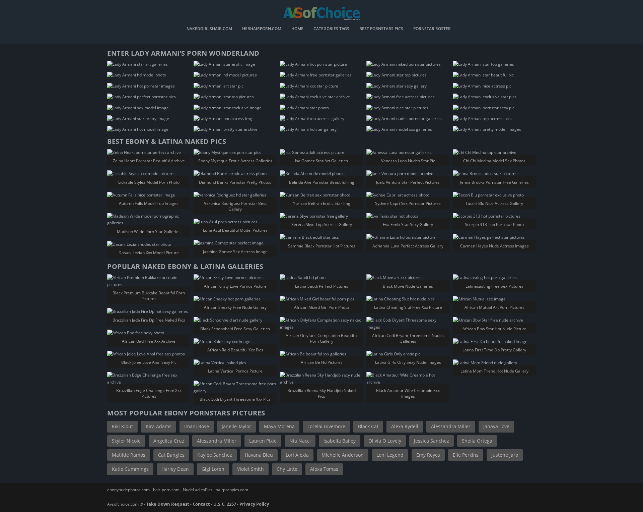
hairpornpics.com (232, 490)
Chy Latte (287, 469)
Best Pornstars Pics (381, 29)
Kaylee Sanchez (214, 455)
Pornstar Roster (432, 29)
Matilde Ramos (128, 455)
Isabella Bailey (340, 441)
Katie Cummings (130, 469)
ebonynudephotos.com (128, 490)
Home (297, 29)
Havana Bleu (259, 455)
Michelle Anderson (343, 455)
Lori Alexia (297, 455)
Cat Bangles (171, 455)
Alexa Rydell (404, 426)
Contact (201, 504)
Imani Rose (196, 426)
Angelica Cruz (168, 441)
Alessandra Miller (451, 426)
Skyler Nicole (126, 441)
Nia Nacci (300, 441)
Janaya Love (496, 426)
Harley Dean (175, 469)
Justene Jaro (504, 455)
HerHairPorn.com (261, 29)
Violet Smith (250, 469)
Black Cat (368, 426)
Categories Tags (331, 29)
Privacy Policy (254, 504)
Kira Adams (158, 426)
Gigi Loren (213, 469)
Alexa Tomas (324, 469)
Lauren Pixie (263, 441)
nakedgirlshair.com (209, 29)
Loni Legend (390, 455)
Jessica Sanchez (431, 441)
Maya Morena (279, 426)
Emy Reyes (428, 455)
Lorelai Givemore (326, 426)
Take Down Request (167, 504)
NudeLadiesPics (197, 490)
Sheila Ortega (477, 441)
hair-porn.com (166, 490)
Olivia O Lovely (384, 441)
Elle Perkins (466, 455)
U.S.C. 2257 (224, 504)
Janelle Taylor (236, 426)
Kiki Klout (122, 426)
